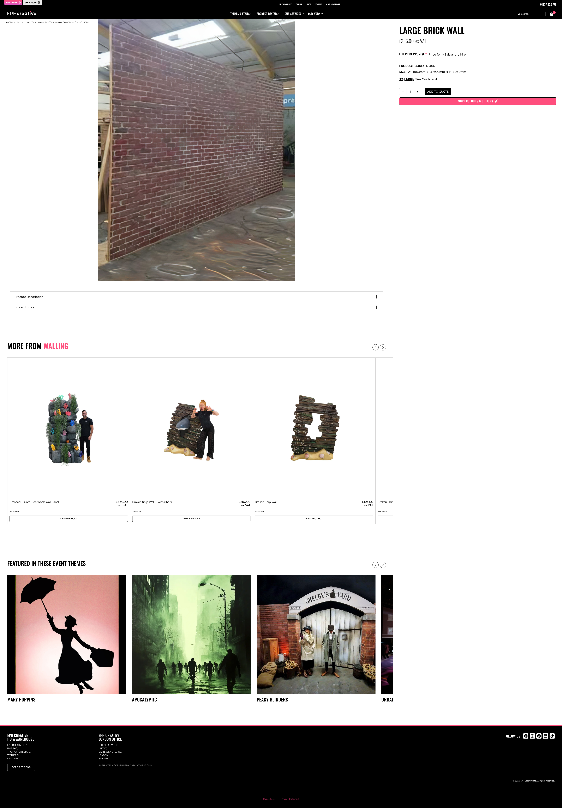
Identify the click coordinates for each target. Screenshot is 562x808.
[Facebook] (525, 736)
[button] (375, 347)
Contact (318, 4)
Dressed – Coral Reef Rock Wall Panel (34, 502)
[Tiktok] (552, 736)
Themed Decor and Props (19, 22)
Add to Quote (438, 91)
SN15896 (14, 511)
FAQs (309, 4)
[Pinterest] (539, 736)
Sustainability (285, 4)
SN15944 (382, 511)
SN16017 (136, 511)
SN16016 (259, 511)
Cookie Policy (269, 799)
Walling (71, 22)
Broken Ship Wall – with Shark (152, 502)
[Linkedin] (545, 736)
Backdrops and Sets (40, 22)
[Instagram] (532, 736)
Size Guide (422, 79)
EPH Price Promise (411, 54)
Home (5, 22)
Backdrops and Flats (58, 22)
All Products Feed (526, 748)
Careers (299, 4)
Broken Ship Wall (266, 502)
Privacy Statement (290, 799)
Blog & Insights (333, 4)
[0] (551, 14)
